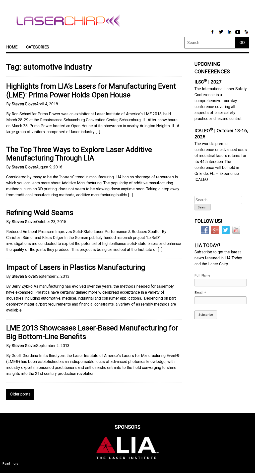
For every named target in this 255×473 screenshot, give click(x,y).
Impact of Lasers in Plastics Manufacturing (75, 267)
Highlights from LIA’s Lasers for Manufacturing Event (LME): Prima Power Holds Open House (91, 90)
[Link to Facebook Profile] (213, 34)
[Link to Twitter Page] (221, 34)
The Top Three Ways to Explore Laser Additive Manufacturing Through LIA (79, 153)
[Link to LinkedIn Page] (230, 34)
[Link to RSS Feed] (246, 34)
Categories (37, 47)
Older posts (20, 394)
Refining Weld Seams (39, 212)
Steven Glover (24, 104)
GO (242, 42)
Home (11, 47)
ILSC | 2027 (208, 82)
